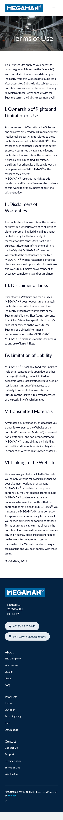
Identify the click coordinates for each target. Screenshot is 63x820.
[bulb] (25, 589)
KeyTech (12, 795)
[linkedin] (6, 801)
